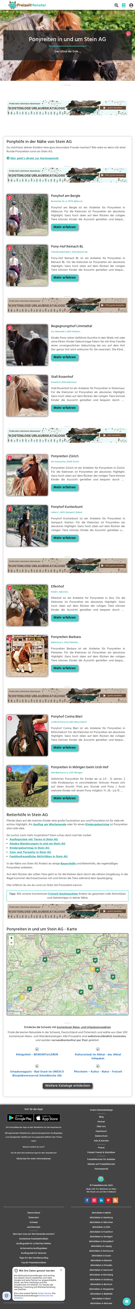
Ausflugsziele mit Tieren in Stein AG (34, 839)
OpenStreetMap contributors (116, 1013)
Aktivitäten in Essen (101, 1256)
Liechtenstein (33, 1227)
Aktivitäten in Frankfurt (101, 1232)
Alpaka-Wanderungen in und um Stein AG (37, 843)
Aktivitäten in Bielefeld (101, 1294)
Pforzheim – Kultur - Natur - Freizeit (98, 1071)
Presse (101, 1148)
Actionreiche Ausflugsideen (33, 1248)
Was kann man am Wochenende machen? (33, 1234)
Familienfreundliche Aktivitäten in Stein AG (39, 856)
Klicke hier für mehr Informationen (34, 1159)
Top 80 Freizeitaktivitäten (33, 1263)
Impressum (101, 1131)
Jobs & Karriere (101, 1141)
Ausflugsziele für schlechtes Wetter (33, 1244)
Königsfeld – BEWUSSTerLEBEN (37, 1054)
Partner (101, 1122)
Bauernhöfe (68, 863)
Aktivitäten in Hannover (101, 1270)
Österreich (33, 1218)
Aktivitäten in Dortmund (101, 1251)
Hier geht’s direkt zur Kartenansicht (34, 158)
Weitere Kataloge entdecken (67, 1086)
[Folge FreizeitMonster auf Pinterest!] (108, 1200)
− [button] (11, 943)
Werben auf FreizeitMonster (101, 1164)
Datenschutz (101, 1136)
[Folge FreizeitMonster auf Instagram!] (94, 1200)
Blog (101, 1117)
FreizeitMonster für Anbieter (101, 1159)
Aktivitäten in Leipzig (101, 1246)
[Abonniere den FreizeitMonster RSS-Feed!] (115, 1200)
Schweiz (34, 1222)
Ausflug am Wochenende (49, 824)
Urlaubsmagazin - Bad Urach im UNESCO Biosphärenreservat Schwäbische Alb (37, 1073)
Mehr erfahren (65, 227)
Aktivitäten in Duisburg (101, 1280)
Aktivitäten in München (101, 1222)
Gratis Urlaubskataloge (101, 1110)
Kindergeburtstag (97, 824)
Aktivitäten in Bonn (101, 1299)
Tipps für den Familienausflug (33, 1258)
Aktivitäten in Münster (101, 1303)
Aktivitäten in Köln (101, 1227)
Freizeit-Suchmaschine (63, 894)
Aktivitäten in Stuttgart (101, 1237)
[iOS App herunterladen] (47, 1121)
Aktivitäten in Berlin (101, 1213)
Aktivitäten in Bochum (101, 1284)
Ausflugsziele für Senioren (33, 1253)
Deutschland (33, 1213)
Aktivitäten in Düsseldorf (101, 1241)
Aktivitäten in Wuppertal (101, 1289)
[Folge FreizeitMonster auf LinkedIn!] (101, 1200)
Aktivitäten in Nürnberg (101, 1275)
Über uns (101, 1126)
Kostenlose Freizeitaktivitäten (33, 1239)
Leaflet (98, 1013)
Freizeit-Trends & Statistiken (101, 1152)
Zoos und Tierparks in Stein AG (30, 852)
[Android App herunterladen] (20, 1121)
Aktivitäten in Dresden (101, 1265)
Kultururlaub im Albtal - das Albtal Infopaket (98, 1056)
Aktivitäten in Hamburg (101, 1218)
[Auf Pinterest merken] (128, 34)
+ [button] (11, 938)
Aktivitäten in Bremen (101, 1260)
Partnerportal (101, 1169)
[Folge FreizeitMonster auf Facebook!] (87, 1200)
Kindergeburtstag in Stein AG (29, 848)
